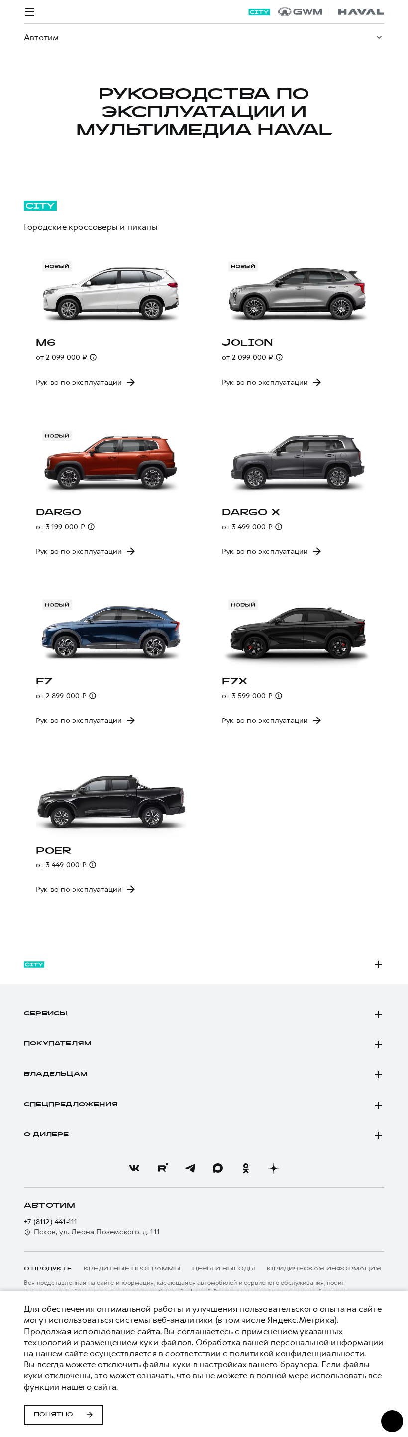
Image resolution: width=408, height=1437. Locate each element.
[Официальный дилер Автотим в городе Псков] (331, 11)
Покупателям (57, 1043)
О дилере (46, 1134)
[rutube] (162, 1168)
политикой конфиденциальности (296, 1353)
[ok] (246, 1168)
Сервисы (45, 1013)
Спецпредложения (71, 1104)
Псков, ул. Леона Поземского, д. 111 (97, 1232)
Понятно (53, 1414)
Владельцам (55, 1074)
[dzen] (274, 1168)
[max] (218, 1168)
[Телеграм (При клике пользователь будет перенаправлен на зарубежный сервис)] (190, 1168)
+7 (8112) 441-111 (50, 1222)
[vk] (134, 1168)
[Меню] (30, 12)
